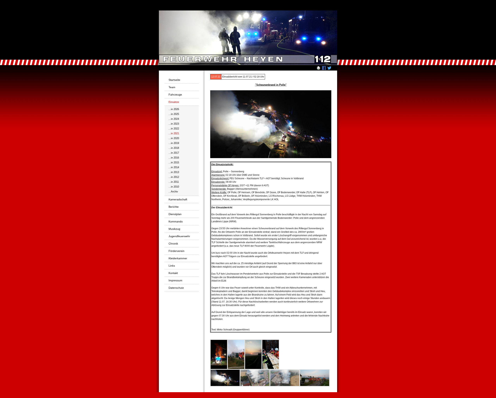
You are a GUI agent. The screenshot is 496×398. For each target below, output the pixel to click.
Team (172, 87)
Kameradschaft (178, 199)
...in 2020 (174, 138)
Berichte (174, 206)
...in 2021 (174, 133)
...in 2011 (174, 181)
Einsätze (174, 101)
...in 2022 (174, 128)
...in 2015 (174, 162)
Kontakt (173, 273)
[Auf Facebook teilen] (324, 67)
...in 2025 (174, 114)
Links (172, 265)
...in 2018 (174, 147)
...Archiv (173, 191)
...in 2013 (174, 172)
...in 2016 (174, 157)
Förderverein (176, 250)
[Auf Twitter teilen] (329, 67)
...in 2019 (174, 143)
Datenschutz (176, 287)
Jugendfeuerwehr (179, 236)
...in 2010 (174, 186)
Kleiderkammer (178, 258)
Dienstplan (175, 214)
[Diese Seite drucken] (318, 67)
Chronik (173, 243)
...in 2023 (174, 123)
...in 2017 (174, 152)
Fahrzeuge (175, 94)
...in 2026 (174, 109)
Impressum (175, 280)
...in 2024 (174, 118)
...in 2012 (174, 177)
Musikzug (174, 228)
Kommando (176, 221)
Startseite (174, 79)
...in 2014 (174, 167)
